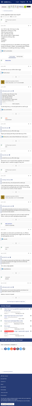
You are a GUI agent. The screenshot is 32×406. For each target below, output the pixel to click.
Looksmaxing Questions (15, 312)
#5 (30, 151)
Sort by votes (20, 56)
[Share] (28, 26)
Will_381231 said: (5, 257)
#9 (30, 253)
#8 (30, 229)
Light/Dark (4, 378)
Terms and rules (4, 392)
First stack (7, 326)
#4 (30, 123)
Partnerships (3, 389)
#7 (30, 202)
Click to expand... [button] (16, 103)
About (2, 384)
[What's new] (27, 2)
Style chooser (5, 376)
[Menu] (2, 2)
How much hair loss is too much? (13, 316)
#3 (30, 87)
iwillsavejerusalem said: (7, 91)
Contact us (3, 381)
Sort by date (12, 56)
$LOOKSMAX (3, 387)
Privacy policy (3, 395)
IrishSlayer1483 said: (6, 179)
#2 (30, 66)
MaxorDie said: (5, 128)
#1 (30, 25)
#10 (30, 283)
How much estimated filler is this (13, 321)
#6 (30, 175)
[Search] (30, 2)
